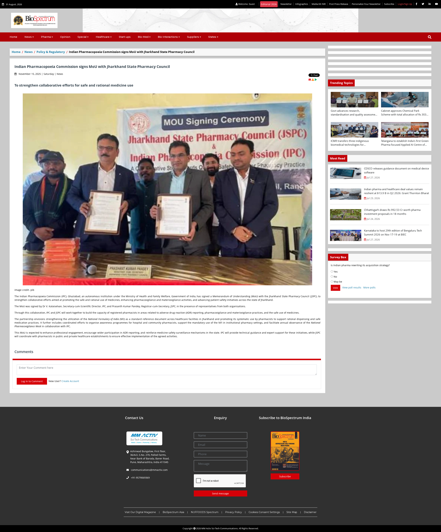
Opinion (65, 36)
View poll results (351, 287)
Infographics (301, 4)
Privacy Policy (233, 512)
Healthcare (103, 36)
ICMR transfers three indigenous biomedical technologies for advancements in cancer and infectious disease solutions (354, 143)
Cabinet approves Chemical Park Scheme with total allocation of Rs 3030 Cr (404, 113)
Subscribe (389, 4)
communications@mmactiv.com (149, 469)
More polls (369, 287)
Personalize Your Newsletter (366, 4)
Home (13, 36)
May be (337, 281)
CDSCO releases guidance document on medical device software (396, 170)
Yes (335, 271)
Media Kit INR (319, 4)
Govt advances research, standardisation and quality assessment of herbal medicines (354, 113)
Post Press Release (338, 4)
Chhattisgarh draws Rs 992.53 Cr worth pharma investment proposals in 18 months (392, 211)
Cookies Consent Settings (264, 512)
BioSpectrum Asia (173, 512)
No (335, 276)
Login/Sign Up (405, 4)
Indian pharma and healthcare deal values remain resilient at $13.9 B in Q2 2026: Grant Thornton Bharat (396, 191)
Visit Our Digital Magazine (140, 512)
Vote (335, 287)
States (212, 36)
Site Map (291, 512)
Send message (220, 493)
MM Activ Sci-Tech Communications (219, 528)
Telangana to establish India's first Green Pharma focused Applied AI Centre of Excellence (405, 143)
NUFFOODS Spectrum (204, 512)
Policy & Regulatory (51, 52)
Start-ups (125, 36)
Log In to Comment (32, 381)
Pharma (46, 36)
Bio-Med (143, 36)
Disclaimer (310, 512)
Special (82, 36)
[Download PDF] (313, 79)
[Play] (316, 79)
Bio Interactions (168, 36)
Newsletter (286, 4)
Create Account (70, 381)
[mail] (310, 79)
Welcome (246, 4)
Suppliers (193, 36)
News (28, 36)
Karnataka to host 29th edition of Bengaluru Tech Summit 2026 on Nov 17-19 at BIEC (393, 232)
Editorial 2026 (269, 4)
